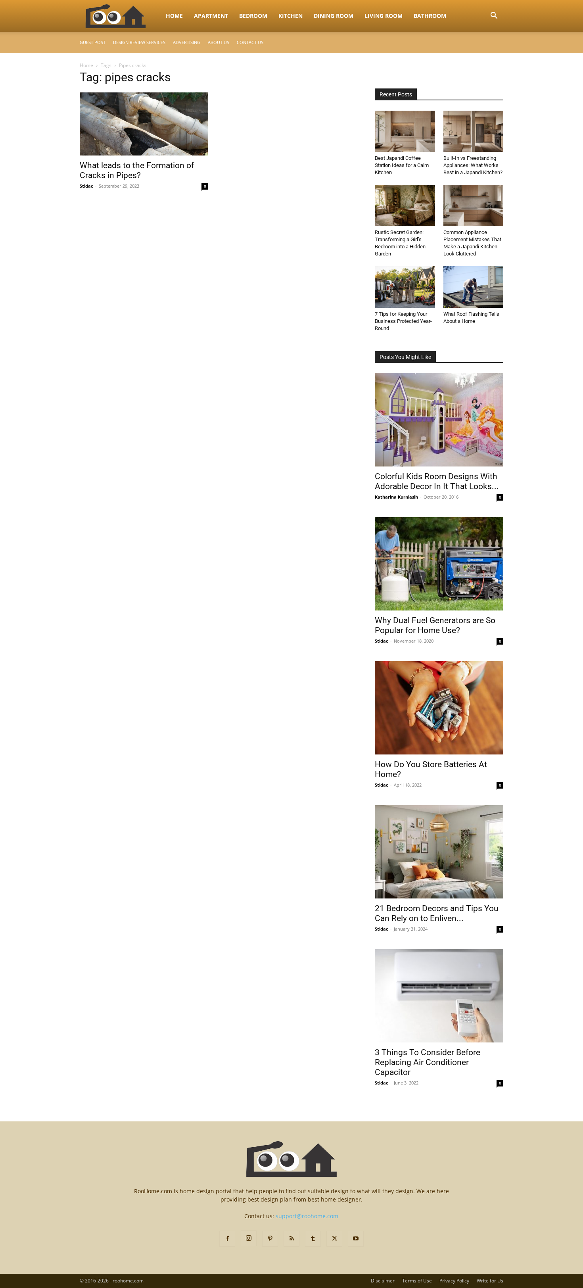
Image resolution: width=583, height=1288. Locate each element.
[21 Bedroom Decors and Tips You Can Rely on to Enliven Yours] (439, 851)
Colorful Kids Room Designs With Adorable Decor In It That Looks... (437, 481)
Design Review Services (139, 42)
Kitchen (290, 15)
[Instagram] (249, 1238)
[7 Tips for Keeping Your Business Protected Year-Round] (405, 286)
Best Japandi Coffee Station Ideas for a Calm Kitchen (402, 165)
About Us (218, 42)
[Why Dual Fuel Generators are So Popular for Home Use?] (439, 563)
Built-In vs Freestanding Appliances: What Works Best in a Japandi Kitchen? (472, 165)
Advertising (186, 42)
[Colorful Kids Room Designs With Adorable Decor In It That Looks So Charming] (439, 419)
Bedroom (253, 15)
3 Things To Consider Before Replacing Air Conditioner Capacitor (427, 1062)
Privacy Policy (454, 1280)
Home (174, 15)
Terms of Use (417, 1280)
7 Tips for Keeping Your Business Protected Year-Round (403, 321)
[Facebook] (227, 1239)
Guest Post (92, 42)
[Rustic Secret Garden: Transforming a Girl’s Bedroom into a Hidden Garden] (405, 205)
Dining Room (333, 15)
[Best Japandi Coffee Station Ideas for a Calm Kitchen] (405, 131)
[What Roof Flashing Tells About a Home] (473, 286)
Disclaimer (383, 1280)
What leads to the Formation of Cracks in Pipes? (137, 170)
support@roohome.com (307, 1216)
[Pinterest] (270, 1239)
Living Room (383, 15)
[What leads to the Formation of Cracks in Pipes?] (144, 123)
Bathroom (430, 15)
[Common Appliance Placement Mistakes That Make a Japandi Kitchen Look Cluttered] (473, 205)
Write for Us (490, 1280)
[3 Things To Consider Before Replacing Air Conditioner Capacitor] (439, 995)
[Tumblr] (313, 1239)
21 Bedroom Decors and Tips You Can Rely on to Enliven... (437, 913)
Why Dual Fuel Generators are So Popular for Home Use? (435, 625)
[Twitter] (334, 1239)
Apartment (211, 15)
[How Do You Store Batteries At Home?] (439, 707)
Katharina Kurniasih (396, 497)
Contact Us (250, 42)
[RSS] (291, 1239)
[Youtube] (356, 1239)
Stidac (86, 186)
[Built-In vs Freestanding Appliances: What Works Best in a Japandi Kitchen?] (473, 131)
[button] (493, 16)
